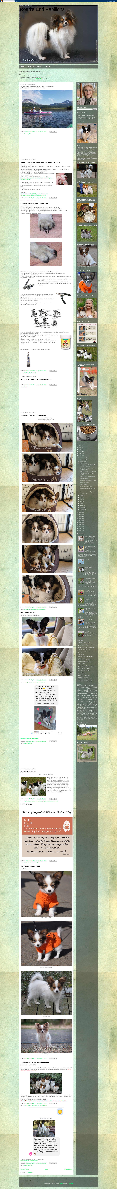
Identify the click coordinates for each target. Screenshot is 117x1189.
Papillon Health (32, 372)
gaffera (61, 1183)
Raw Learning (81, 663)
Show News (86, 717)
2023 (80, 447)
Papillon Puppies (84, 701)
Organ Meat (81, 654)
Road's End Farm (93, 704)
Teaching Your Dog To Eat (84, 649)
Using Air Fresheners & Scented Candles (36, 379)
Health (25, 386)
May (81, 501)
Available (83, 689)
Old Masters (92, 697)
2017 (80, 514)
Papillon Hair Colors (28, 772)
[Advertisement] (46, 147)
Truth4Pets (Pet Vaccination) (85, 680)
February (82, 507)
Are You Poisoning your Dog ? (85, 661)
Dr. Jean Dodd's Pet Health (84, 659)
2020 (80, 453)
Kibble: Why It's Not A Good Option (86, 647)
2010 (80, 528)
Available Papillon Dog (90, 536)
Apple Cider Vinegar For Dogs (85, 665)
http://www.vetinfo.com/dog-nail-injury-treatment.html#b (33, 195)
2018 (80, 512)
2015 (80, 518)
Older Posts (68, 1169)
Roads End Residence (91, 713)
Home (22, 66)
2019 (80, 455)
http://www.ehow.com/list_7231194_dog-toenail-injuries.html (34, 193)
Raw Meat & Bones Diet (33, 862)
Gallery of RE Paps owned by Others (29, 1160)
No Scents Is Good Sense (84, 645)
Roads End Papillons (92, 709)
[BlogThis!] (52, 132)
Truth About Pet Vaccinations (85, 679)
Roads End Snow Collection (85, 714)
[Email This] (50, 132)
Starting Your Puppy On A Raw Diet (86, 644)
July (81, 497)
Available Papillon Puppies (87, 689)
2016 (80, 516)
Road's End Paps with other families (29, 738)
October (82, 461)
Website (47, 66)
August (81, 495)
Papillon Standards (53, 801)
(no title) (87, 559)
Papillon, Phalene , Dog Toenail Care (34, 203)
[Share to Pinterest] (56, 132)
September (82, 463)
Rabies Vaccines (82, 673)
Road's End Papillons (42, 9)
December (82, 457)
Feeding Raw (81, 672)
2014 (80, 520)
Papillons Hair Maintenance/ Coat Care (35, 1062)
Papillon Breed (27, 801)
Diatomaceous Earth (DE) (84, 670)
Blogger (71, 1183)
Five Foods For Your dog (84, 668)
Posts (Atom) (30, 1172)
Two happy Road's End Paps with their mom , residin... (87, 465)
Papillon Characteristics (37, 801)
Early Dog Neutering (83, 677)
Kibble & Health (26, 804)
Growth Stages (90, 695)
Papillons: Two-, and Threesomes (33, 415)
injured (31, 200)
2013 (80, 522)
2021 (80, 451)
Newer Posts (25, 1169)
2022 (80, 449)
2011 (80, 526)
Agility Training (93, 687)
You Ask (79, 719)
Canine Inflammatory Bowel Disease (86, 666)
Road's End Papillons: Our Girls (38, 609)
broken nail (26, 200)
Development (27, 609)
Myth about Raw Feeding (84, 658)
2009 (80, 530)
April (81, 503)
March (81, 505)
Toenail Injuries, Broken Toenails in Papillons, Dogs (40, 162)
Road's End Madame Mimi (30, 866)
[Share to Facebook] (55, 132)
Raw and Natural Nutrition (84, 675)
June (81, 499)
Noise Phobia (81, 652)
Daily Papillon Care (28, 1105)
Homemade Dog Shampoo (84, 651)
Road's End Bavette (28, 612)
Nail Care (36, 200)
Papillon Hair (46, 801)
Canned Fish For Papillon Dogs (85, 115)
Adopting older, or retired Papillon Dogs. (90, 579)
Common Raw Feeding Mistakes (85, 656)
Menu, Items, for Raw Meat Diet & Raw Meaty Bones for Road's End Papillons (90, 548)
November (82, 459)
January (82, 509)
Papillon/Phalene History (83, 703)
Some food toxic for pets (84, 642)
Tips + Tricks (91, 718)
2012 (80, 524)
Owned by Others (28, 133)
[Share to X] (53, 132)
